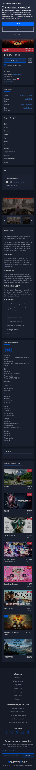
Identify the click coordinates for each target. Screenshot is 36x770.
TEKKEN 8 (7, 511)
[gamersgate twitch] (17, 732)
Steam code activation (18, 712)
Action (22, 96)
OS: (5, 369)
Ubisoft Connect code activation (18, 723)
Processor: (7, 381)
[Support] (28, 732)
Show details (18, 35)
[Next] (31, 220)
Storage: (6, 419)
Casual (26, 96)
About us (18, 678)
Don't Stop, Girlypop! (11, 584)
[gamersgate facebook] (6, 732)
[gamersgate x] (11, 732)
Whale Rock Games (26, 105)
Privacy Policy (18, 692)
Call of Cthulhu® (9, 535)
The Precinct (8, 608)
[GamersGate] (18, 764)
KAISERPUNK (8, 657)
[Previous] (5, 220)
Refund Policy (18, 695)
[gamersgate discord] (22, 732)
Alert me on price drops (14, 66)
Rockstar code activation (18, 719)
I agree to (10, 751)
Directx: (6, 431)
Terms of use (18, 688)
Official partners (18, 681)
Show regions (8, 82)
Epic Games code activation (18, 715)
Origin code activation (18, 708)
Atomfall (7, 487)
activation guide (17, 74)
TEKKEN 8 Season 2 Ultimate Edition (10, 560)
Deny (18, 29)
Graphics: (7, 406)
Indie (30, 96)
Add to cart (14, 60)
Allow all (18, 24)
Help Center (18, 685)
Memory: (7, 394)
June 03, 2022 (28, 99)
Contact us (18, 699)
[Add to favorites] (30, 60)
